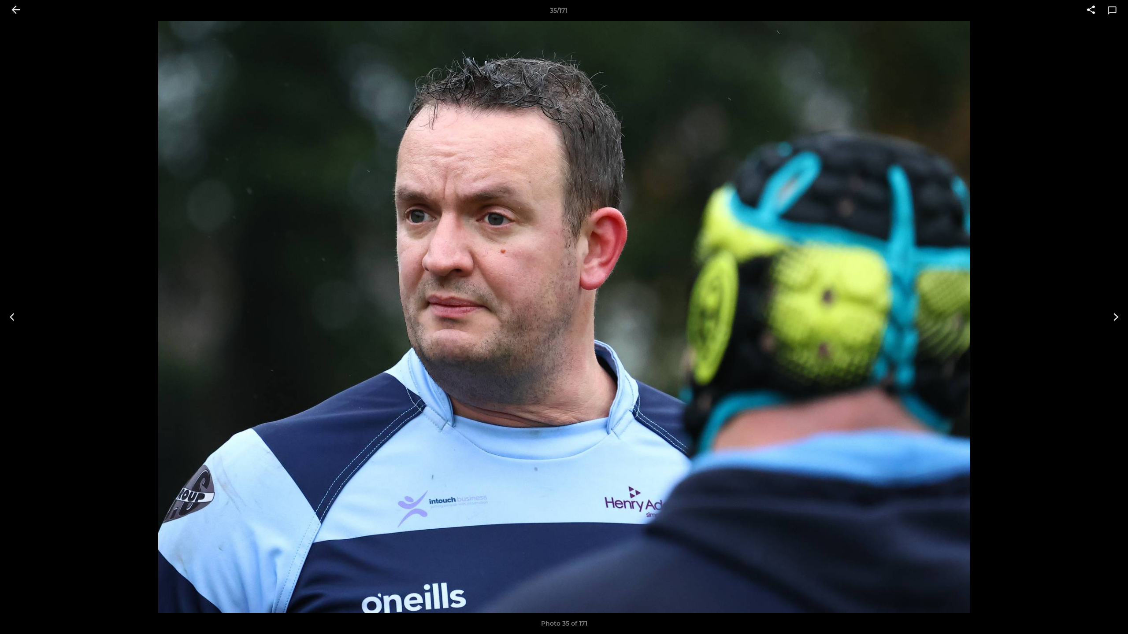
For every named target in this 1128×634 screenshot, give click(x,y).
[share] (1091, 10)
